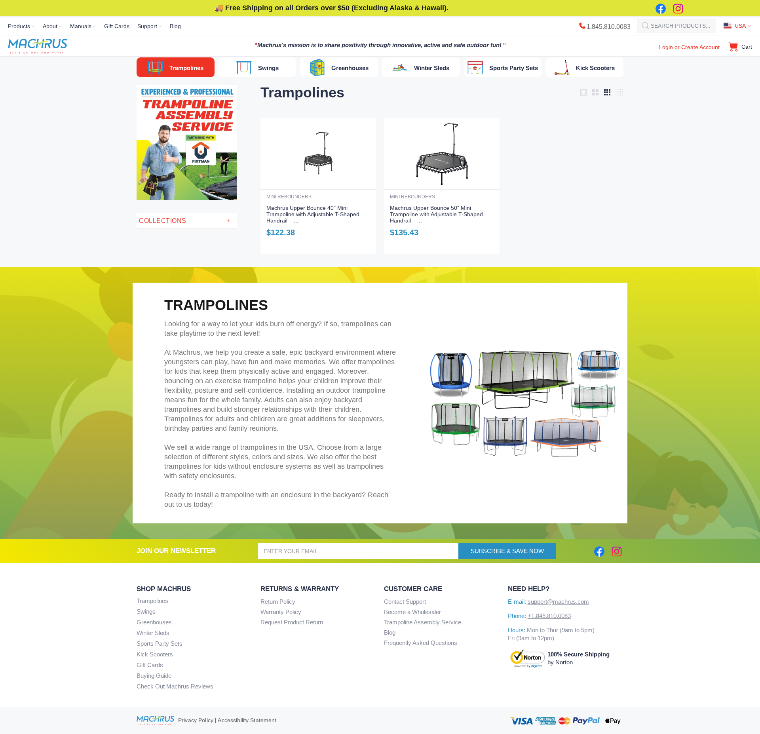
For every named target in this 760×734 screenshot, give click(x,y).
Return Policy (277, 601)
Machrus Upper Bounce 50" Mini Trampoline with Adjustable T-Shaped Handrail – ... (436, 214)
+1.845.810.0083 (549, 615)
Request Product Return (291, 622)
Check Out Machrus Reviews (175, 686)
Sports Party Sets (159, 643)
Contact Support (405, 601)
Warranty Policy (280, 611)
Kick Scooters (155, 654)
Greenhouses (154, 622)
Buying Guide (154, 675)
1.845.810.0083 (609, 26)
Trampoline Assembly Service (422, 622)
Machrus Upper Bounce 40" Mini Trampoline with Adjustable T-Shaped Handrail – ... (312, 214)
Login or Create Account (689, 47)
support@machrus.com (558, 601)
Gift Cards (150, 665)
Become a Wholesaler (412, 611)
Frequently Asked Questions (420, 642)
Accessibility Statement (247, 720)
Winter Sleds (153, 632)
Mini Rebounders (289, 197)
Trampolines (152, 600)
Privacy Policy (195, 720)
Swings (146, 611)
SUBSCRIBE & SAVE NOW (507, 551)
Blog (389, 632)
